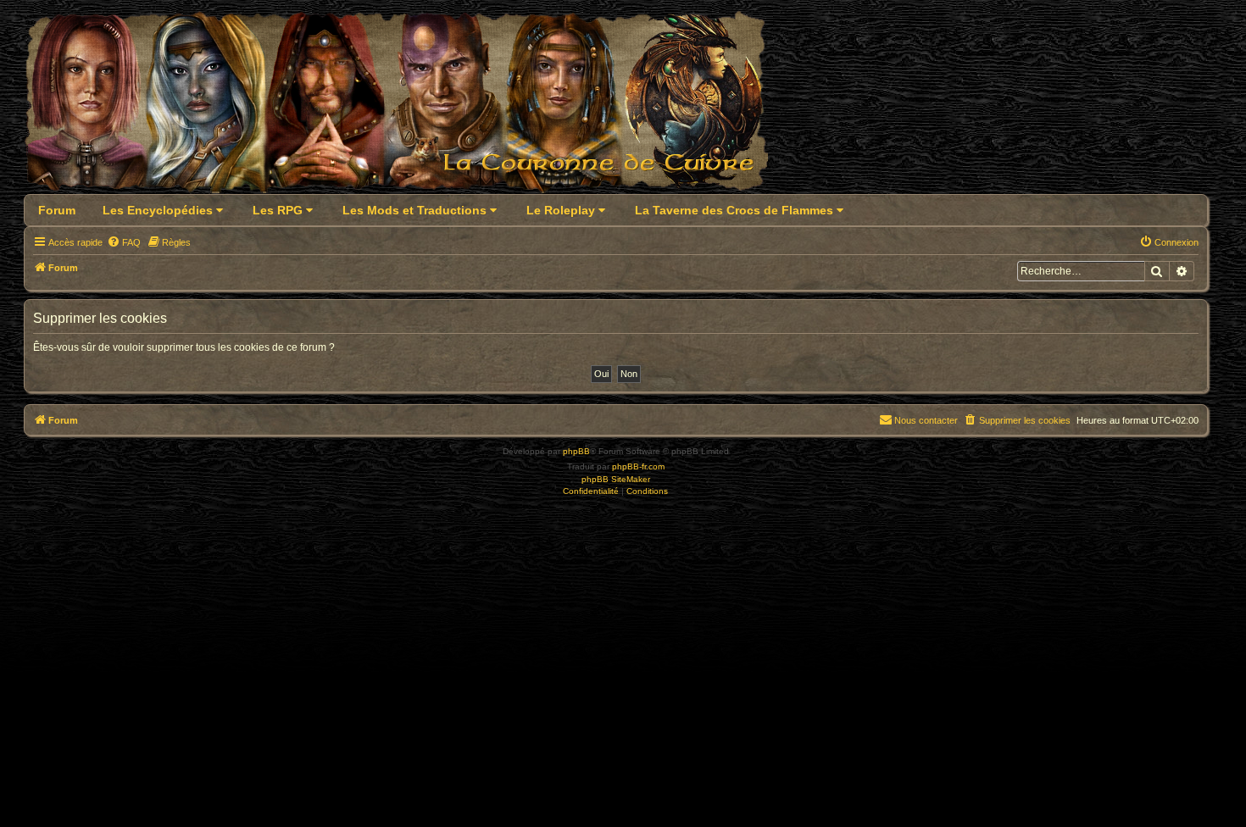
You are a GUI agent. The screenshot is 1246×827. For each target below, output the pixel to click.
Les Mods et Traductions (416, 210)
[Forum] (406, 107)
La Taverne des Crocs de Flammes (736, 210)
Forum (56, 210)
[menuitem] (124, 242)
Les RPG (279, 210)
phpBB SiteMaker (615, 479)
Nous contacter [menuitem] (926, 420)
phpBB (576, 451)
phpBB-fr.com (638, 466)
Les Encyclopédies (159, 210)
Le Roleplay (562, 210)
